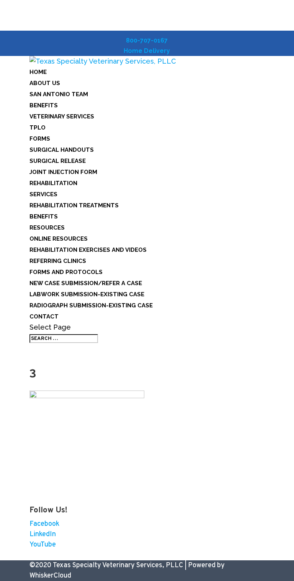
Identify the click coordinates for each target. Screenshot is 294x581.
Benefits (43, 105)
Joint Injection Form (63, 172)
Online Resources (58, 238)
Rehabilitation (53, 183)
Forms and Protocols (66, 272)
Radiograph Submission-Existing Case (91, 305)
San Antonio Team (58, 94)
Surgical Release (57, 161)
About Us (44, 83)
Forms (39, 138)
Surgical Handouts (61, 149)
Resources (47, 227)
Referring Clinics (57, 261)
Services (43, 194)
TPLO (37, 127)
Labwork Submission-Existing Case (86, 294)
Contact (44, 316)
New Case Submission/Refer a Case (85, 283)
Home (38, 72)
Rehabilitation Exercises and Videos (88, 249)
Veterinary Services (61, 116)
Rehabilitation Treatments (74, 205)
